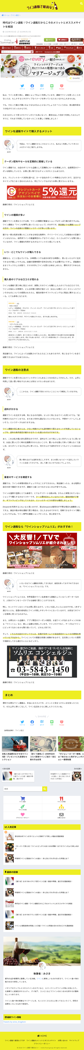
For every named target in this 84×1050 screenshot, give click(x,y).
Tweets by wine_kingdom (14, 1021)
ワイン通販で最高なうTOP (15, 1040)
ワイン (39, 978)
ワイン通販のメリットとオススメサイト (41, 1040)
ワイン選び (19, 730)
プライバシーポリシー (22, 818)
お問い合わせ (61, 818)
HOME (43, 1035)
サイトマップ (61, 810)
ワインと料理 (61, 801)
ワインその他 (23, 810)
